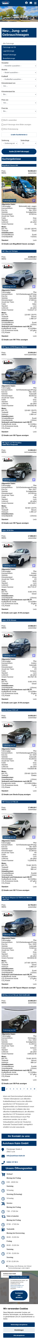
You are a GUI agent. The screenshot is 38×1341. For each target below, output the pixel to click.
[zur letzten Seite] (35, 1089)
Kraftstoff (5, 76)
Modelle (4, 69)
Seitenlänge (25, 140)
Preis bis (5, 108)
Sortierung (5, 140)
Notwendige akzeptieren (19, 1324)
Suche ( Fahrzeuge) (19, 152)
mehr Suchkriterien (19, 134)
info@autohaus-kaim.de (16, 1156)
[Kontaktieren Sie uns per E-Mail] (31, 2)
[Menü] (35, 3)
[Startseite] (6, 2)
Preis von (5, 100)
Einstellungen (19, 1330)
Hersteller (5, 63)
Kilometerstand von (8, 83)
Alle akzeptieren (19, 1335)
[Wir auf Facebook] (26, 2)
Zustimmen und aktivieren (19, 1295)
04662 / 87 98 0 (12, 1162)
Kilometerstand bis (8, 91)
